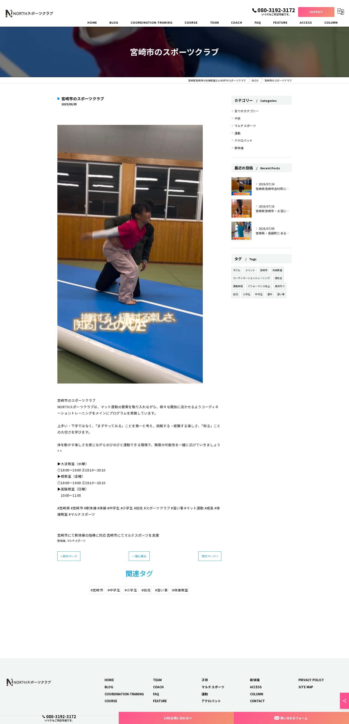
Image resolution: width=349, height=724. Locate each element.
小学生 (246, 294)
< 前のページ (69, 556)
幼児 (235, 294)
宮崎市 (264, 270)
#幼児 (146, 590)
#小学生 (131, 590)
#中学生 (114, 590)
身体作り (280, 286)
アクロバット (243, 140)
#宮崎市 (97, 590)
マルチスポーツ (76, 541)
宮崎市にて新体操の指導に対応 (81, 535)
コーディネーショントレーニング (251, 278)
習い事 (281, 294)
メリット (250, 270)
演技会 (278, 278)
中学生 (259, 294)
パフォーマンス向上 (259, 286)
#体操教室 (180, 590)
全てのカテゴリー (246, 111)
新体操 (61, 541)
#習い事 (161, 590)
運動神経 (238, 286)
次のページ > (210, 556)
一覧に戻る (139, 556)
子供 (237, 118)
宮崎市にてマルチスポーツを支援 (133, 535)
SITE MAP (306, 687)
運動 (237, 133)
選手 (269, 294)
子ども (237, 270)
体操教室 (277, 270)
